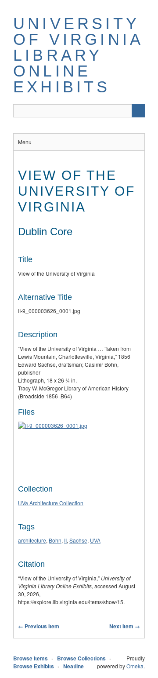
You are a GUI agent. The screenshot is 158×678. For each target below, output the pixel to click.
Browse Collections (81, 658)
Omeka (135, 666)
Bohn (55, 540)
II (65, 540)
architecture (32, 540)
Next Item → (124, 626)
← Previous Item (38, 626)
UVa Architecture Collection (50, 503)
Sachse (78, 540)
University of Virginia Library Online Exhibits (78, 55)
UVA (95, 540)
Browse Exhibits (33, 666)
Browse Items (30, 658)
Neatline (73, 666)
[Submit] (138, 110)
